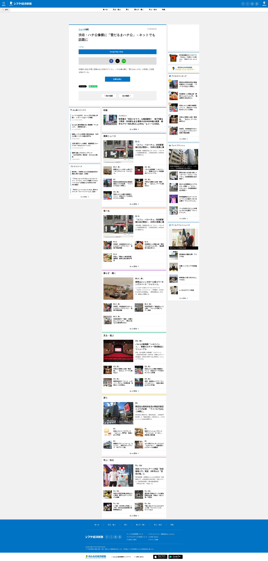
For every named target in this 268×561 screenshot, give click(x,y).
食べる (105, 9)
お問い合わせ (154, 537)
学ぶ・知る (153, 9)
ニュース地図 (84, 29)
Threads (257, 4)
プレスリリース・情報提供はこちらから (162, 534)
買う (127, 9)
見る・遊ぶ (117, 9)
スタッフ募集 (154, 539)
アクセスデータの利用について (137, 537)
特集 (163, 9)
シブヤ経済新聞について (135, 534)
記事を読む (117, 79)
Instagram (252, 4)
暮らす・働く (139, 9)
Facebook (243, 4)
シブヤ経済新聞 (20, 4)
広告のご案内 (132, 539)
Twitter (247, 4)
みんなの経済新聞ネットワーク (95, 556)
